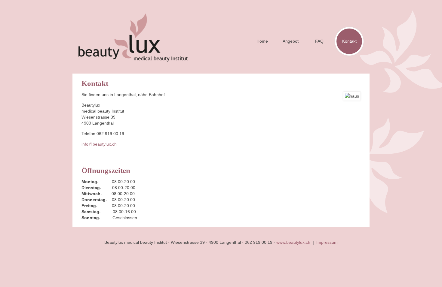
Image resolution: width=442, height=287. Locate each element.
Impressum (327, 242)
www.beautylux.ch (293, 242)
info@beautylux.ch (99, 144)
